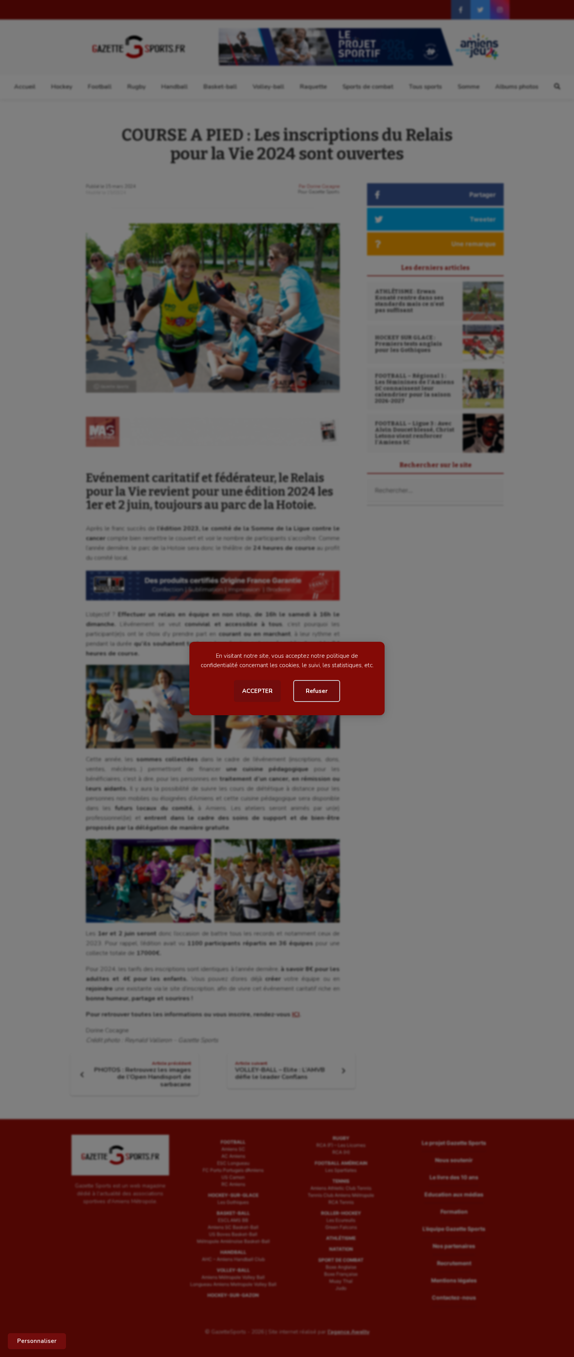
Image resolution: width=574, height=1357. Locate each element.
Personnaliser (37, 1341)
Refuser (317, 691)
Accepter (257, 691)
